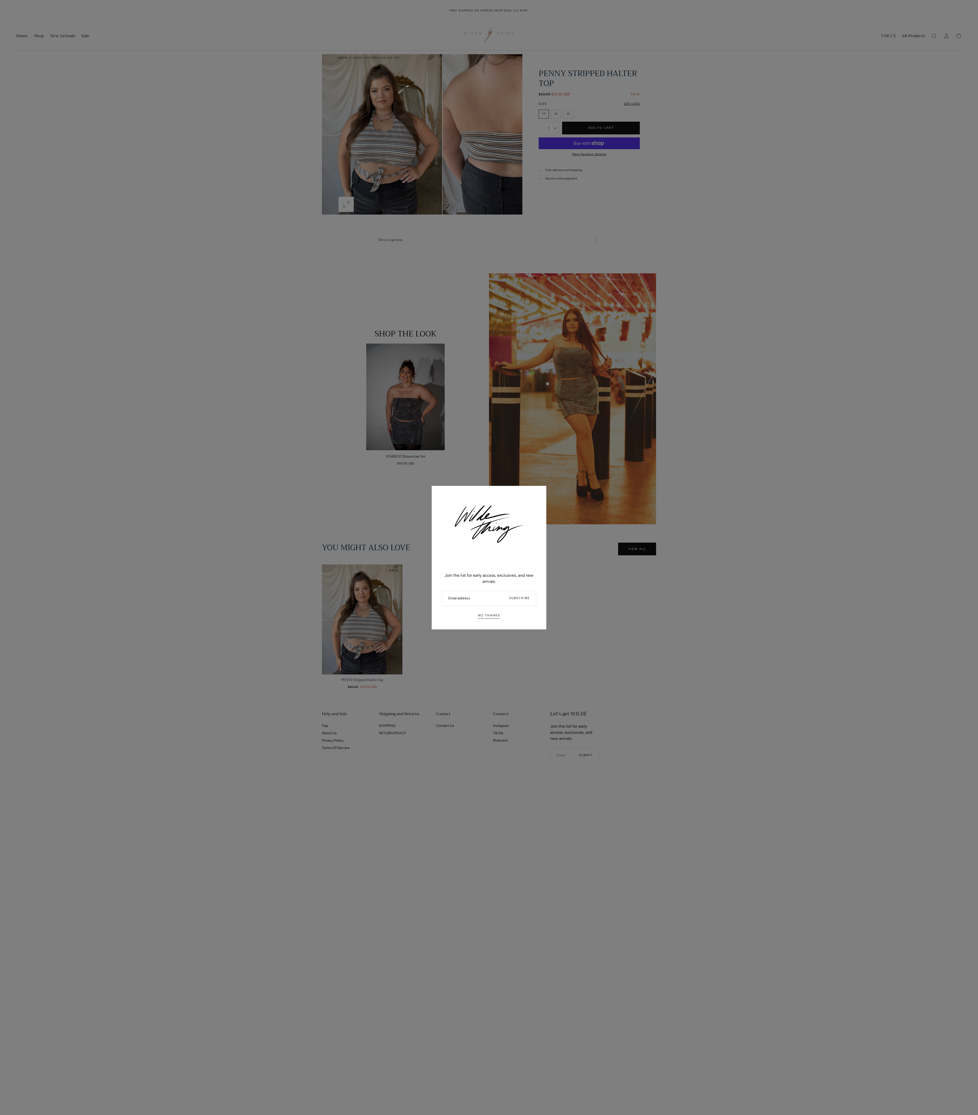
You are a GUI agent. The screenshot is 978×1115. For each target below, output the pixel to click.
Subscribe (519, 598)
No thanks (489, 615)
